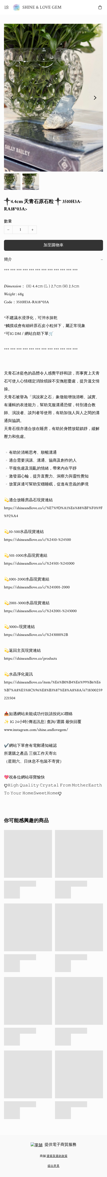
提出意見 (53, 1166)
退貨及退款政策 (57, 1156)
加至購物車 (53, 245)
